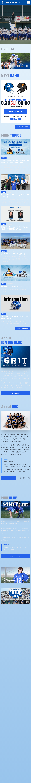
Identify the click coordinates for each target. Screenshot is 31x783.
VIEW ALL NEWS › (22, 328)
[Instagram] (21, 478)
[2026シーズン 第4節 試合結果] (15, 61)
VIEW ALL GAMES (22, 127)
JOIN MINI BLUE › (15, 556)
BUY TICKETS (15, 111)
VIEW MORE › (16, 393)
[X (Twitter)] (24, 478)
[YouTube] (28, 478)
